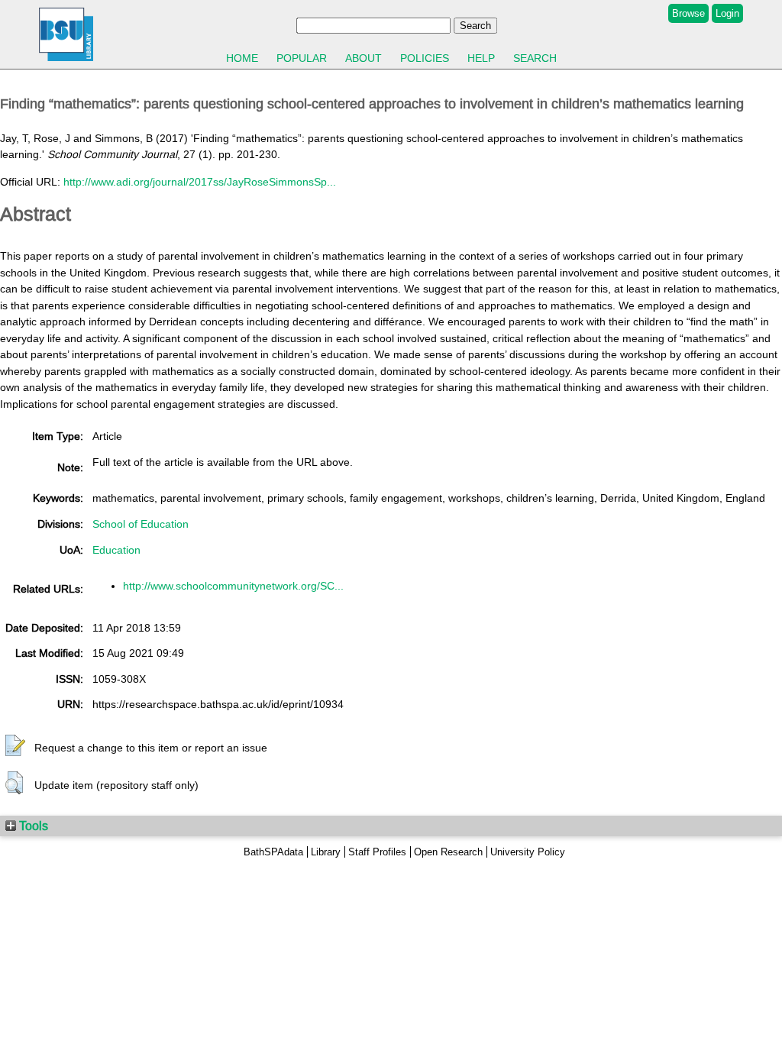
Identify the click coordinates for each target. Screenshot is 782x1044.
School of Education (140, 524)
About (363, 58)
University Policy (527, 852)
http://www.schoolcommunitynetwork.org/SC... (233, 586)
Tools (32, 825)
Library (326, 852)
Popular (301, 58)
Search (535, 58)
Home (242, 58)
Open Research (448, 852)
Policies (424, 58)
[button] (15, 746)
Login (727, 13)
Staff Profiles (377, 852)
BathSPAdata (273, 852)
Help (481, 58)
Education (116, 550)
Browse (688, 13)
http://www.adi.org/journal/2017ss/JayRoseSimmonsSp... (199, 182)
